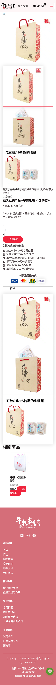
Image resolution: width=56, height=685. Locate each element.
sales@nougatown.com (28, 675)
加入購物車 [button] (18, 491)
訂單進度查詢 (10, 641)
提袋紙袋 (15, 189)
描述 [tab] (12, 288)
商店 (5, 554)
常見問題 (8, 563)
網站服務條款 (10, 616)
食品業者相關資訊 (13, 621)
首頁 (5, 189)
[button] (28, 14)
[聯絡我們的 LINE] (50, 672)
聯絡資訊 (8, 568)
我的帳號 (8, 572)
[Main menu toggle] (51, 6)
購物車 (7, 645)
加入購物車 (12, 239)
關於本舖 (8, 559)
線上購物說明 (10, 587)
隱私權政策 (9, 612)
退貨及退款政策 (11, 592)
